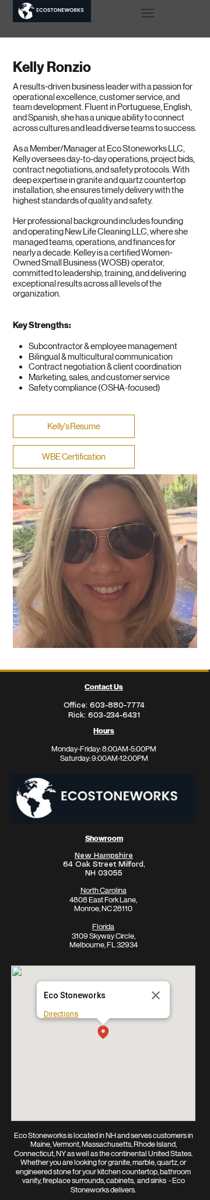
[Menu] (147, 13)
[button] (103, 1033)
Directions (61, 1013)
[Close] (156, 995)
